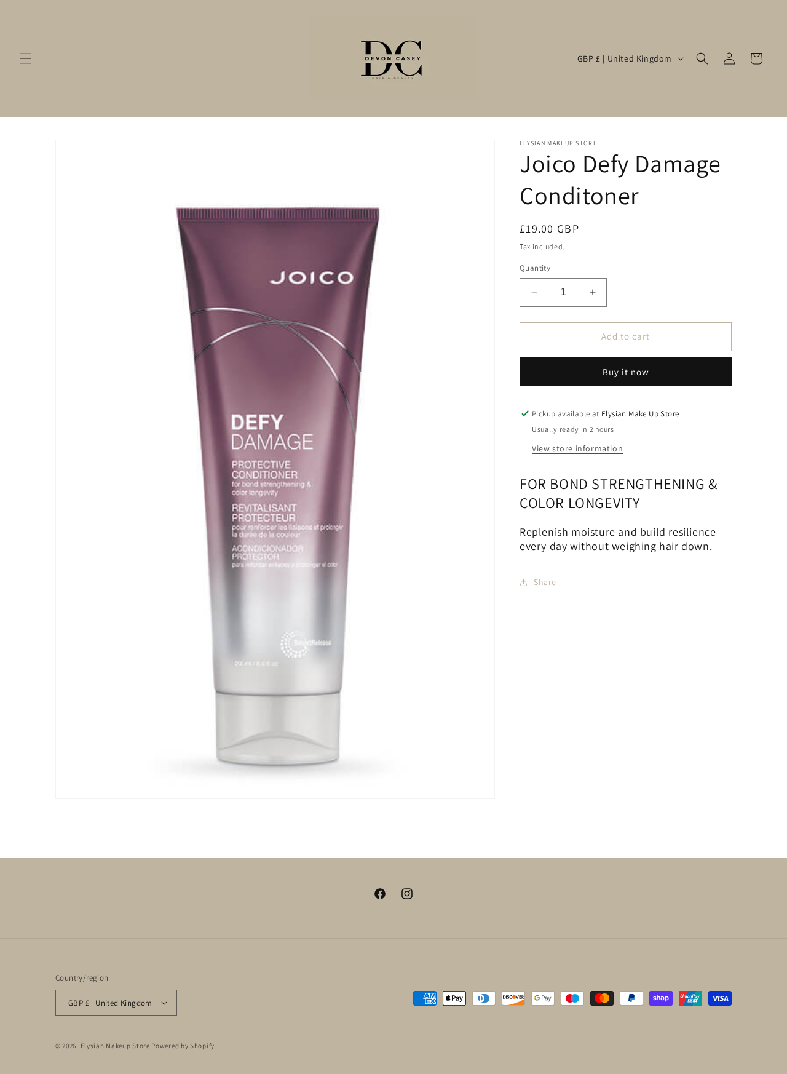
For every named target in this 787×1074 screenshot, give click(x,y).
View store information (577, 448)
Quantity (535, 268)
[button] (25, 58)
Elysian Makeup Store (115, 1045)
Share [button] (545, 581)
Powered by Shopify (183, 1045)
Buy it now (626, 372)
